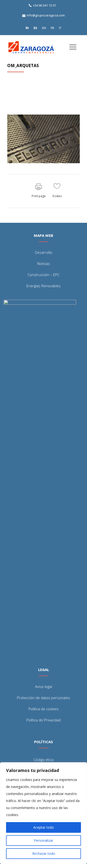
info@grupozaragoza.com (46, 15)
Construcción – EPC (43, 274)
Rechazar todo (43, 853)
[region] (43, 813)
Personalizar (43, 840)
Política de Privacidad (43, 719)
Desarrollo (43, 252)
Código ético (44, 759)
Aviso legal (43, 686)
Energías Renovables (43, 285)
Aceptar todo (43, 827)
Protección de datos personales (43, 697)
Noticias (43, 263)
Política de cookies (44, 708)
